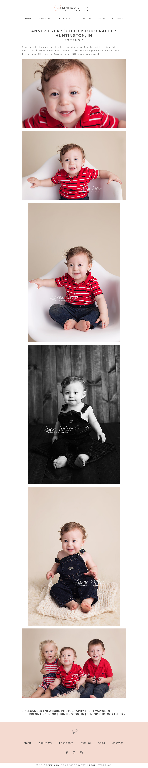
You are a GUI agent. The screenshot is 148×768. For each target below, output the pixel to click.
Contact (118, 19)
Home (28, 19)
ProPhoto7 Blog (100, 765)
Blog (101, 19)
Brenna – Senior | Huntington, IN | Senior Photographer (76, 714)
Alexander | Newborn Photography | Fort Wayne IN (67, 710)
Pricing (86, 19)
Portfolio (66, 19)
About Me (45, 19)
